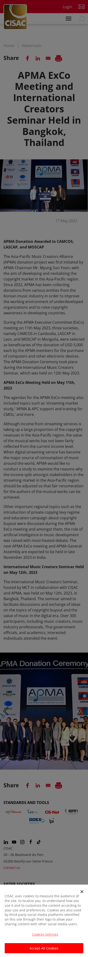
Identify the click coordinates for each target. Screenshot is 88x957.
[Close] (81, 892)
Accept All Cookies (44, 948)
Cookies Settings (45, 934)
